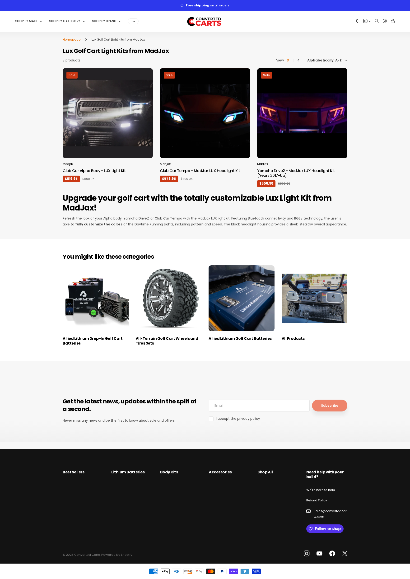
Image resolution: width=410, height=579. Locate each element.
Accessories (220, 472)
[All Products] (315, 298)
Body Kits (169, 472)
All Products (293, 338)
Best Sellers (73, 472)
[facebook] (332, 553)
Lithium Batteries (127, 472)
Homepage (72, 39)
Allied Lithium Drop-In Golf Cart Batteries (93, 341)
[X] (344, 553)
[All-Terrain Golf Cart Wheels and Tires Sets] (169, 298)
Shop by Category (64, 21)
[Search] (377, 21)
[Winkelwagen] (393, 21)
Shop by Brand (104, 21)
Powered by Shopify (116, 554)
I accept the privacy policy (238, 418)
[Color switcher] (357, 21)
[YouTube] (319, 553)
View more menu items (133, 21)
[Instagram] (306, 554)
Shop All (265, 472)
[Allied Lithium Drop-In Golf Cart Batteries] (96, 298)
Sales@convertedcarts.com (330, 514)
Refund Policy (316, 500)
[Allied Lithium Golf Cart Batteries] (242, 298)
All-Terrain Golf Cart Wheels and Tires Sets (167, 341)
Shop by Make (26, 21)
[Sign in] (385, 21)
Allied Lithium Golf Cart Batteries (240, 338)
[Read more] (367, 21)
